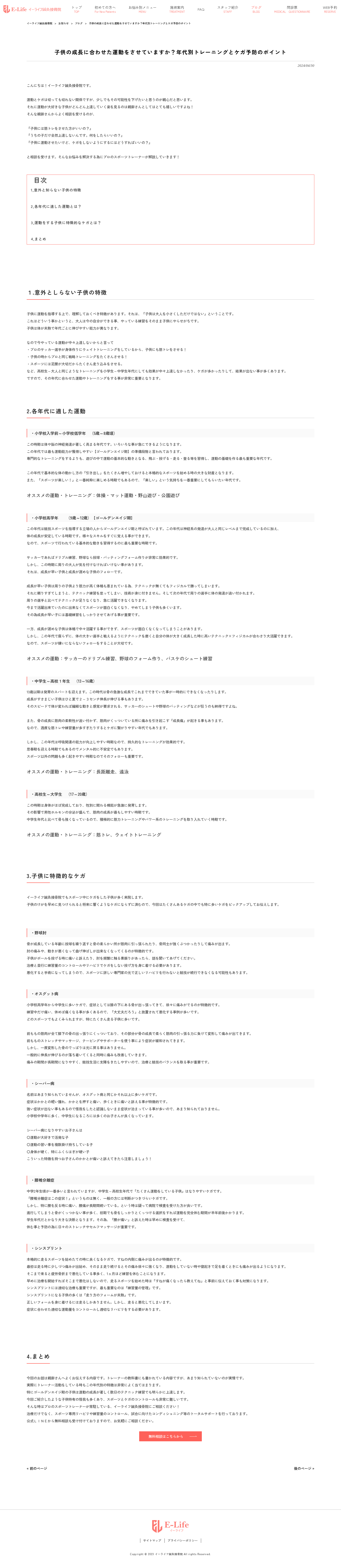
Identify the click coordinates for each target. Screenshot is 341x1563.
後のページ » (304, 1468)
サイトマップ (152, 1540)
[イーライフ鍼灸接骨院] (32, 9)
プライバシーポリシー (182, 1540)
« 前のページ (37, 1468)
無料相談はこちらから (165, 1436)
